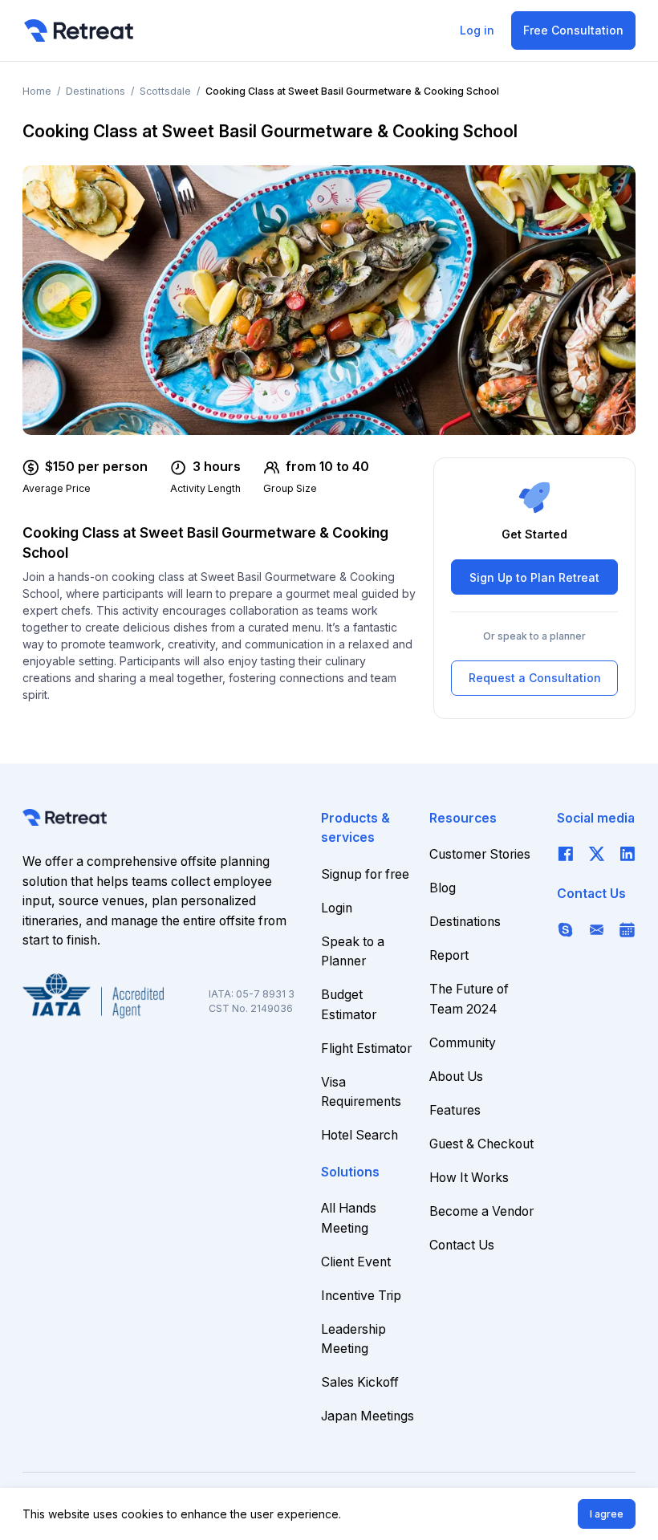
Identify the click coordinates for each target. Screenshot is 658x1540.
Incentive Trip (361, 1295)
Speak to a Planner (352, 951)
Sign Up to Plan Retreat (534, 577)
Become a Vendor (481, 1211)
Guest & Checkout (481, 1144)
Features (455, 1110)
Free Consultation (573, 30)
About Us (456, 1076)
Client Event (356, 1262)
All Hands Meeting (348, 1218)
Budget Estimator (348, 1004)
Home (36, 91)
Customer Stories (479, 854)
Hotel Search (359, 1135)
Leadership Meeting (353, 1339)
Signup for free (365, 874)
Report (449, 955)
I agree (606, 1514)
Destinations (95, 91)
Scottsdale (165, 91)
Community (462, 1042)
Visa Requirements (361, 1092)
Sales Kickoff (360, 1382)
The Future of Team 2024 (469, 999)
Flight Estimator (366, 1048)
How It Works (469, 1177)
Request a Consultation (535, 678)
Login (336, 908)
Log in (477, 30)
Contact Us (461, 1245)
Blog (442, 888)
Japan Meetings (367, 1416)
